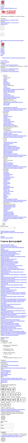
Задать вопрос (4, 24)
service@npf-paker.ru (14, 71)
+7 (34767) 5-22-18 (7, 131)
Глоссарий (23, 379)
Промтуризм (15, 378)
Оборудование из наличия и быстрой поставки (13, 57)
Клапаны (10, 367)
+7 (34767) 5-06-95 (13, 20)
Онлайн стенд (4, 62)
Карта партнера (12, 379)
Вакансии (9, 378)
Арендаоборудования (4, 373)
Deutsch (6, 8)
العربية (15, 8)
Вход (2, 9)
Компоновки (23, 367)
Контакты (18, 379)
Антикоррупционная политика (12, 410)
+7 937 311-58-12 (15, 22)
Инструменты (16, 367)
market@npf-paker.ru (5, 22)
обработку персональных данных (10, 435)
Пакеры (2, 367)
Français (2, 8)
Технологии (3, 378)
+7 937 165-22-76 (5, 365)
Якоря (6, 367)
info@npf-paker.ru (5, 20)
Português (11, 8)
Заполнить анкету (7, 133)
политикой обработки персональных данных (12, 436)
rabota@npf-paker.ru (17, 131)
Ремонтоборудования (6, 375)
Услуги (2, 370)
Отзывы (20, 378)
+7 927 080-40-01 (5, 71)
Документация (4, 379)
